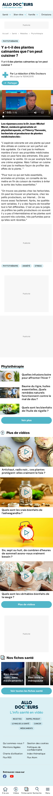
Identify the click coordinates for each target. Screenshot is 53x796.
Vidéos (16, 793)
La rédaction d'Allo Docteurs (30, 73)
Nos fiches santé (20, 658)
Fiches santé (26, 793)
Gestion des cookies (38, 743)
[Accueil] (26, 707)
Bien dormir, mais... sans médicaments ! (13, 677)
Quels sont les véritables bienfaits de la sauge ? (25, 595)
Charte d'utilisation (13, 753)
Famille (31, 14)
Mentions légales (11, 747)
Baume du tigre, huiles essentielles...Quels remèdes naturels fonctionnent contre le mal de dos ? (36, 392)
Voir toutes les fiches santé (26, 690)
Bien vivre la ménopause (35, 679)
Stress (38, 266)
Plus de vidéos (18, 433)
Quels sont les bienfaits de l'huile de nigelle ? (37, 409)
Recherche (37, 793)
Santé (5, 14)
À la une (5, 793)
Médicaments (26, 728)
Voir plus (26, 420)
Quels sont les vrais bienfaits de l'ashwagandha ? (22, 511)
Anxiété (26, 266)
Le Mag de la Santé (20, 723)
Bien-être (18, 14)
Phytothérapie (37, 33)
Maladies (24, 33)
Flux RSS (7, 757)
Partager (12, 82)
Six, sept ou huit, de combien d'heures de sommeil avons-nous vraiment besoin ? (26, 553)
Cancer (37, 723)
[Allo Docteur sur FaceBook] (4, 776)
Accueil (5, 33)
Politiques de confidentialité (34, 748)
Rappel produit (33, 719)
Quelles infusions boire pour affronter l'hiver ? (36, 376)
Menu (47, 793)
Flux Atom (32, 757)
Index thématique (36, 753)
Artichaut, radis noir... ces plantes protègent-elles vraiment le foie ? (23, 471)
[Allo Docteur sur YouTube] (12, 776)
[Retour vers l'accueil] (26, 5)
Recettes (17, 719)
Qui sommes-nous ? (13, 743)
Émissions (46, 14)
